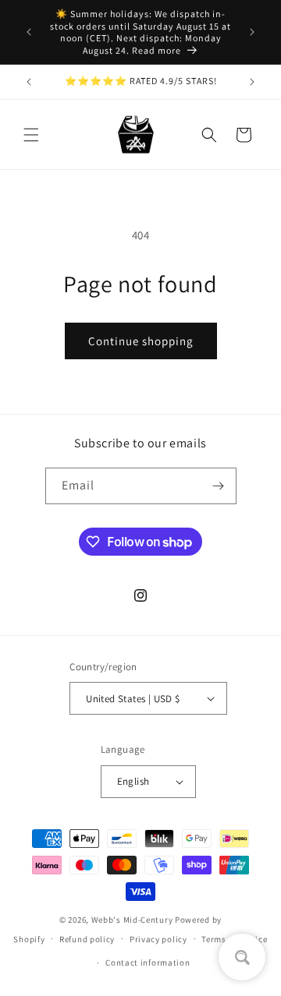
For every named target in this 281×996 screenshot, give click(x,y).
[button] (31, 135)
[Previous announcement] (29, 32)
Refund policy (87, 939)
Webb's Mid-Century (132, 919)
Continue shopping (141, 341)
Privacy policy (158, 939)
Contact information (147, 962)
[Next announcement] (252, 32)
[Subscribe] (218, 486)
